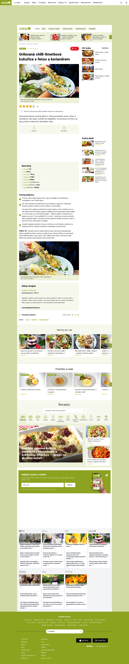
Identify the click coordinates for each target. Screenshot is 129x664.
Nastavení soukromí (46, 658)
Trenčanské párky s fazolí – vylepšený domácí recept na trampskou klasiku (100, 162)
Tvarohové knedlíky (60, 625)
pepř (24, 187)
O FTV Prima (24, 639)
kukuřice (26, 179)
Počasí (80, 620)
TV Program (42, 2)
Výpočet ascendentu (47, 625)
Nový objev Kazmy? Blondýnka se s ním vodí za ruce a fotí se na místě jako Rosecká (52, 604)
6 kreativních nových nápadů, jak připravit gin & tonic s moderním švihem (101, 179)
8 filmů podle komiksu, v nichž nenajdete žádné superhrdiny (28, 594)
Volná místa (24, 642)
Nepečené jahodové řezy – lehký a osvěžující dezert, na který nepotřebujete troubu (69, 38)
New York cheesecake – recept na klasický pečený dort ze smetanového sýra (101, 170)
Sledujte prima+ (97, 2)
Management (44, 639)
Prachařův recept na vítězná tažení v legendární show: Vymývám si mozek (52, 563)
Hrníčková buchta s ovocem (101, 61)
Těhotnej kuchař (86, 2)
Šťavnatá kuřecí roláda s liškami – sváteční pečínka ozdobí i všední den (86, 352)
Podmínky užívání (25, 650)
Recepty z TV (62, 2)
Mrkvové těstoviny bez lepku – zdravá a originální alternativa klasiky (97, 461)
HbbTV (22, 647)
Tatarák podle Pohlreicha (74, 622)
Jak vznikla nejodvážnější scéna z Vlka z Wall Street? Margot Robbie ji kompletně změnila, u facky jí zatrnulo (29, 605)
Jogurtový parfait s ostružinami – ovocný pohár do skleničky (32, 352)
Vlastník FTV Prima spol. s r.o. (28, 655)
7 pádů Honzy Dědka (42, 622)
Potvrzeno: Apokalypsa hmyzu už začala (75, 545)
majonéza (26, 177)
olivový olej (27, 182)
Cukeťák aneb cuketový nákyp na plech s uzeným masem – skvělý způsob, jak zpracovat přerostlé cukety (37, 39)
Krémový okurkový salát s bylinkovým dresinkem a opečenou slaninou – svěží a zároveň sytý (57, 352)
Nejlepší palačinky (72, 625)
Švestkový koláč (83, 625)
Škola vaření (52, 2)
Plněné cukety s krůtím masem (102, 53)
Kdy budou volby (88, 620)
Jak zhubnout (28, 620)
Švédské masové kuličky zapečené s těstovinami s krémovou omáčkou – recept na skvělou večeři (44, 453)
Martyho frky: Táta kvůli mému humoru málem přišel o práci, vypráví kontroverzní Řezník (51, 587)
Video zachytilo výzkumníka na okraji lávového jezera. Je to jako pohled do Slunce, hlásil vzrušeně (75, 563)
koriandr (26, 185)
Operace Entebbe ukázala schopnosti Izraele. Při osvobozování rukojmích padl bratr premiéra (75, 555)
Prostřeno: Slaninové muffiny (30, 390)
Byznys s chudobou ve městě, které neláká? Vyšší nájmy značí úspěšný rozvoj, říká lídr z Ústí (30, 546)
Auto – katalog (31, 622)
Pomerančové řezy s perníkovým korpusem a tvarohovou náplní (101, 152)
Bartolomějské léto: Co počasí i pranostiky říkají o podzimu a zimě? (76, 603)
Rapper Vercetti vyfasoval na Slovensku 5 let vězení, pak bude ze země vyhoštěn (53, 595)
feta (24, 172)
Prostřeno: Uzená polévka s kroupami (57, 391)
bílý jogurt (26, 174)
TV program (59, 620)
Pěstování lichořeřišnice (96, 622)
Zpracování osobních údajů (47, 650)
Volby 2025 (53, 622)
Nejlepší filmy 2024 (39, 620)
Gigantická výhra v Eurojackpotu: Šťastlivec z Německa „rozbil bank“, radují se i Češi (30, 563)
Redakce (43, 655)
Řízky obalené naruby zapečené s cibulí (100, 142)
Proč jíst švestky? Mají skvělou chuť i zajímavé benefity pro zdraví (76, 594)
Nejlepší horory (50, 620)
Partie (74, 620)
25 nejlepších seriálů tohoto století (29, 585)
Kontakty (43, 647)
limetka (25, 169)
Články (34, 2)
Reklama (23, 644)
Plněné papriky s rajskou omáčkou (102, 77)
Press (42, 642)
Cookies (23, 652)
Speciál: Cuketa (73, 2)
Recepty (27, 2)
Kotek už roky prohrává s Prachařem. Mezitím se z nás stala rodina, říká (52, 554)
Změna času (67, 620)
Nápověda (43, 652)
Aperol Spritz (99, 69)
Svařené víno (61, 622)
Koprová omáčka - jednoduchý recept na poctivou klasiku (99, 37)
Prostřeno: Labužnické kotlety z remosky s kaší (86, 391)
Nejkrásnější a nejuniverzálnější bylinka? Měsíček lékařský (75, 586)
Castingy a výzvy (45, 644)
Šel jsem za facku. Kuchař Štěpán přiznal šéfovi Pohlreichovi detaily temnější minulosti (52, 546)
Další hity (105, 48)
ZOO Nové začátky (100, 620)
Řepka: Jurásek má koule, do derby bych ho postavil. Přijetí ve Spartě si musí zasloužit (29, 554)
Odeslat (70, 485)
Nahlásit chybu (24, 658)
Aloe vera (84, 622)
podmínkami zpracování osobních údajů (46, 489)
